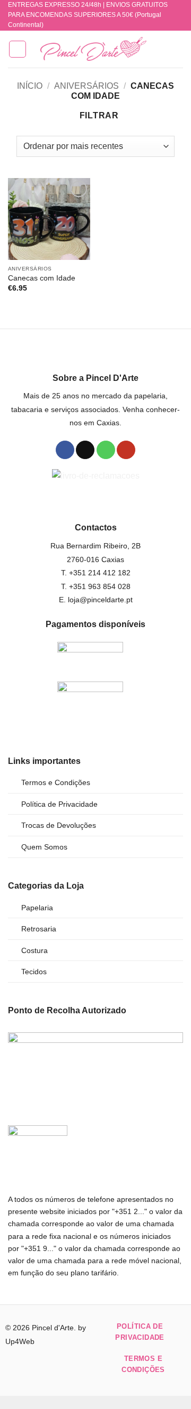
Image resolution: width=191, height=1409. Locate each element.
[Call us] (106, 450)
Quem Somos (44, 847)
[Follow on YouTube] (126, 450)
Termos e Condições (55, 782)
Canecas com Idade (41, 278)
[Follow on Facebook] (65, 450)
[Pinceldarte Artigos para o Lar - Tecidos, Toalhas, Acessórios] (93, 49)
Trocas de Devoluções (58, 825)
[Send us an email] (85, 450)
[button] (17, 49)
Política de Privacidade (59, 804)
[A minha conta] (159, 49)
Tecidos (34, 971)
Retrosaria (38, 929)
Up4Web (19, 1341)
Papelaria (37, 907)
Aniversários (86, 85)
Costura (34, 950)
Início (29, 85)
